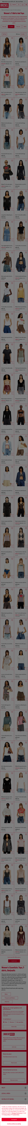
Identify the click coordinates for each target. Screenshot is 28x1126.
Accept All (14, 1119)
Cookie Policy (16, 1114)
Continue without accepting (14, 1123)
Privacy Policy (7, 1114)
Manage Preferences (17, 1113)
